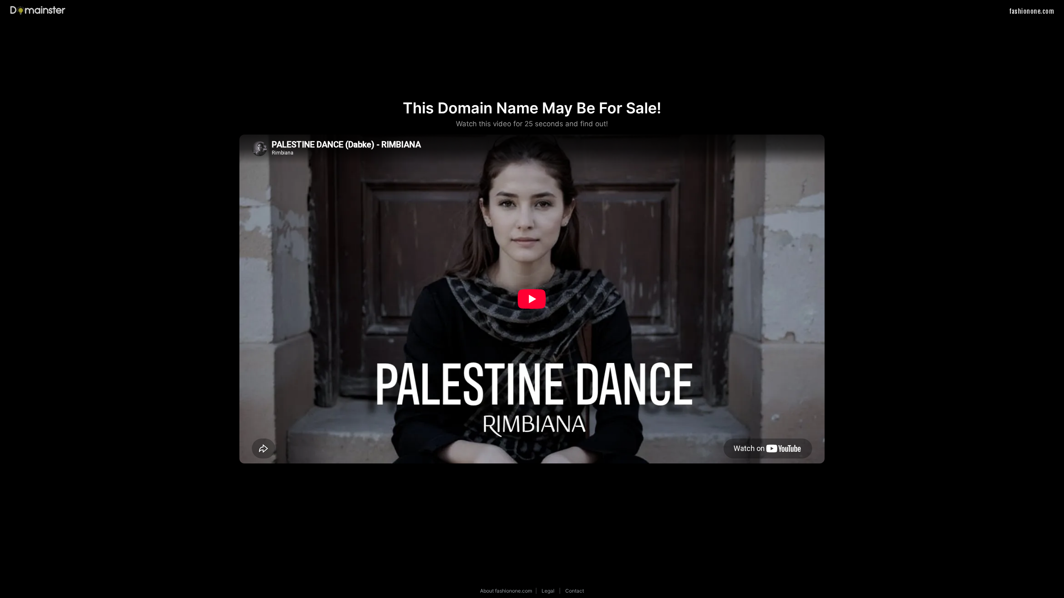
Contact (574, 591)
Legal (548, 591)
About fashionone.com (506, 591)
